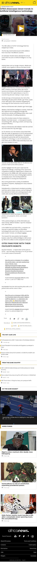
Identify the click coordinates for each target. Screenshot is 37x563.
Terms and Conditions (30, 541)
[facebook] (28, 536)
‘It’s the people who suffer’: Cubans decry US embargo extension (18, 340)
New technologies (25, 326)
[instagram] (32, 536)
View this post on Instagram (13, 260)
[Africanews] (12, 3)
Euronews (33, 556)
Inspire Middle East (7, 6)
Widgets (3, 556)
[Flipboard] (24, 536)
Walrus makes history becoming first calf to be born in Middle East (18, 375)
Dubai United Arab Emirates (21, 322)
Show (15, 326)
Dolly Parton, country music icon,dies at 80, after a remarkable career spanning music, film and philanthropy (17, 516)
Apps (34, 552)
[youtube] (15, 536)
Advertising (33, 548)
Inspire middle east (9, 35)
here (30, 106)
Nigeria (4, 449)
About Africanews (6, 541)
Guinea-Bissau (6, 481)
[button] (21, 28)
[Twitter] (20, 536)
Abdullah (17, 309)
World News (6, 512)
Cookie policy (32, 545)
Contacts (3, 545)
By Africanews (5, 39)
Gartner (24, 233)
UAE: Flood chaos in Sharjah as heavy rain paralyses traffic (16, 380)
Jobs (2, 552)
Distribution (4, 548)
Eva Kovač (18, 277)
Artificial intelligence (13, 329)
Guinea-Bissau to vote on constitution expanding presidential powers (15, 484)
